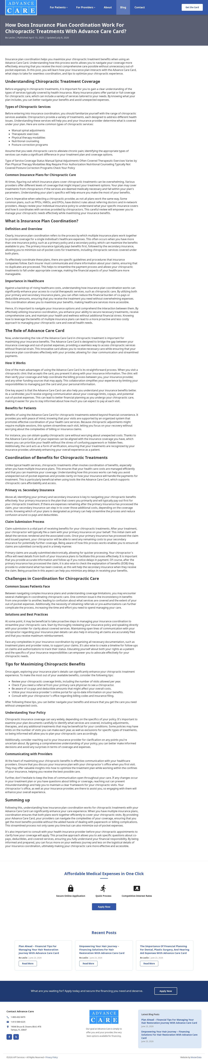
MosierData (196, 1057)
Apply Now (104, 906)
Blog (123, 7)
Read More (27, 963)
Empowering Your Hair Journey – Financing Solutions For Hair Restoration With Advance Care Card (101, 949)
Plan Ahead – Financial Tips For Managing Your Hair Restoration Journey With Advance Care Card (39, 949)
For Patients (59, 7)
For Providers (85, 7)
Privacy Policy (52, 1057)
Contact (140, 7)
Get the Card (192, 7)
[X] (16, 1037)
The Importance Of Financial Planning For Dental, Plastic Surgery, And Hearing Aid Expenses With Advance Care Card (164, 949)
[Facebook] (9, 1037)
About (108, 7)
